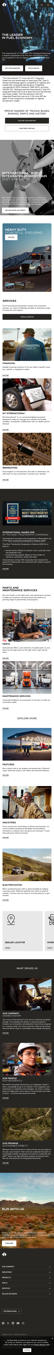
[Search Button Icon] (48, 5)
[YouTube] (18, 1323)
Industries (7, 1272)
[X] (8, 1323)
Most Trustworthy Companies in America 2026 (26, 541)
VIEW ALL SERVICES (27, 317)
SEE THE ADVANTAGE (12, 68)
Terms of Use (7, 1334)
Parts (4, 1283)
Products (6, 1278)
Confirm (27, 1350)
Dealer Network (9, 1294)
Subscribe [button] (9, 1243)
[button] (49, 15)
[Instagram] (23, 1323)
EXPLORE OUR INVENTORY (27, 120)
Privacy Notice (20, 1334)
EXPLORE (11, 237)
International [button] (10, 1311)
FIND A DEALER (33, 68)
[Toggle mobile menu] (41, 5)
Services (6, 1288)
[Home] (4, 1254)
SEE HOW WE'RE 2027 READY (15, 210)
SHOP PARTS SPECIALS (27, 128)
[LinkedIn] (13, 1323)
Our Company (8, 1267)
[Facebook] (3, 1323)
